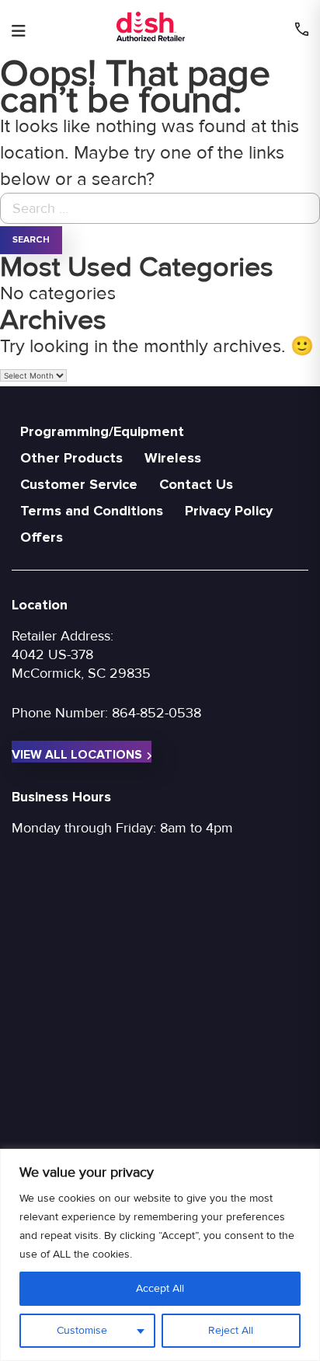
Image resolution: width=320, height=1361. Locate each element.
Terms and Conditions (91, 510)
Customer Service (78, 484)
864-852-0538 (156, 712)
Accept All (160, 1288)
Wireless (172, 457)
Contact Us (196, 484)
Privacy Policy (229, 510)
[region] (160, 1255)
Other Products (71, 457)
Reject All (230, 1330)
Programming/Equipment (102, 431)
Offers (41, 537)
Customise (82, 1330)
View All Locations (77, 755)
